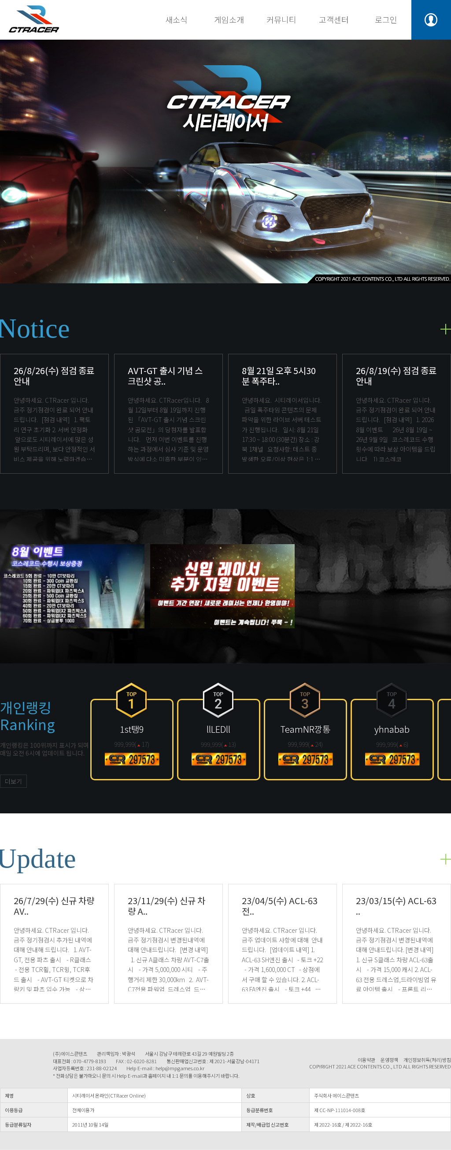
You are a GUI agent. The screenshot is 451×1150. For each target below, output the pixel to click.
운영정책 (389, 1060)
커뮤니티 (281, 19)
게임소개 (229, 19)
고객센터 (334, 19)
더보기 (13, 781)
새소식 (176, 19)
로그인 (386, 19)
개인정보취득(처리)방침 (427, 1060)
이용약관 (366, 1060)
